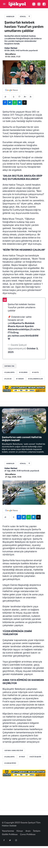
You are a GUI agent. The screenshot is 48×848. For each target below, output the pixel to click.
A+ (25, 97)
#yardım (29, 326)
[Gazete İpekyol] (17, 4)
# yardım (20, 379)
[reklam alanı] (24, 388)
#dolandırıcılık (15, 329)
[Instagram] (16, 840)
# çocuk (8, 379)
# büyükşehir (35, 757)
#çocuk (20, 326)
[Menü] (4, 4)
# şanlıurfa (10, 372)
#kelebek (30, 323)
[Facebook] (4, 840)
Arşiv (28, 831)
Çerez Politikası (27, 834)
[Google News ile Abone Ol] (11, 90)
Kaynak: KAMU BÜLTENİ (14, 750)
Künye (20, 831)
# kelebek (23, 372)
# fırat (22, 757)
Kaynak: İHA (9, 366)
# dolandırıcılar (35, 379)
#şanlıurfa (18, 323)
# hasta (35, 372)
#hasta (11, 326)
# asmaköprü (10, 763)
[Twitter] (10, 840)
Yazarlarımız (8, 831)
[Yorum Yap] (19, 96)
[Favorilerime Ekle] (13, 96)
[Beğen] (6, 96)
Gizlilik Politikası (10, 834)
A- (31, 97)
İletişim (36, 831)
